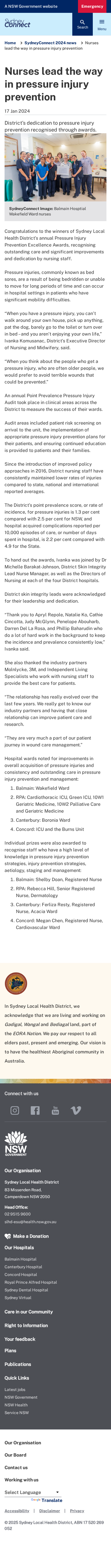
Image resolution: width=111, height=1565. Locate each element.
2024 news (66, 43)
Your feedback (20, 1339)
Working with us (21, 1480)
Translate (52, 1500)
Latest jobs (15, 1389)
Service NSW (17, 1412)
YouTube (55, 1110)
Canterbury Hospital (23, 1267)
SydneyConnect (39, 43)
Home (10, 43)
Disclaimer (49, 1511)
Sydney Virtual (18, 1297)
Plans (10, 1350)
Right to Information (26, 1325)
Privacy (77, 1511)
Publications (18, 1364)
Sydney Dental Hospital (26, 1290)
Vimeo (76, 1110)
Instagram (15, 1110)
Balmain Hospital (20, 1259)
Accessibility (17, 1511)
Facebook (35, 1110)
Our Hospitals (19, 1247)
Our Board (15, 1455)
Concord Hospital (21, 1274)
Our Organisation (23, 1442)
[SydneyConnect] (55, 24)
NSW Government (21, 1397)
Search (82, 27)
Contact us (16, 1467)
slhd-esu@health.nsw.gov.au (30, 1221)
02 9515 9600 (18, 1214)
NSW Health (16, 1405)
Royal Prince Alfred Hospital (31, 1282)
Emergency (92, 6)
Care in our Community (29, 1311)
